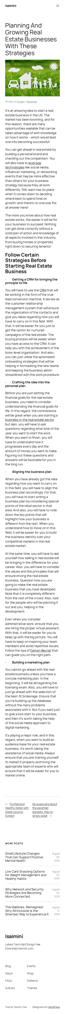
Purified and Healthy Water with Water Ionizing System (17, 810)
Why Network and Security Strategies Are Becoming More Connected (24, 892)
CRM (43, 290)
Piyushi (20, 101)
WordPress (54, 1007)
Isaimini (10, 5)
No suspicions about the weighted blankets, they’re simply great (44, 810)
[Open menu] (58, 6)
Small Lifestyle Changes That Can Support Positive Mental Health (24, 857)
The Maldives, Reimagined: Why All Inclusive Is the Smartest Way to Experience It (27, 910)
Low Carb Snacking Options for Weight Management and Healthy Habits (25, 875)
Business (32, 101)
